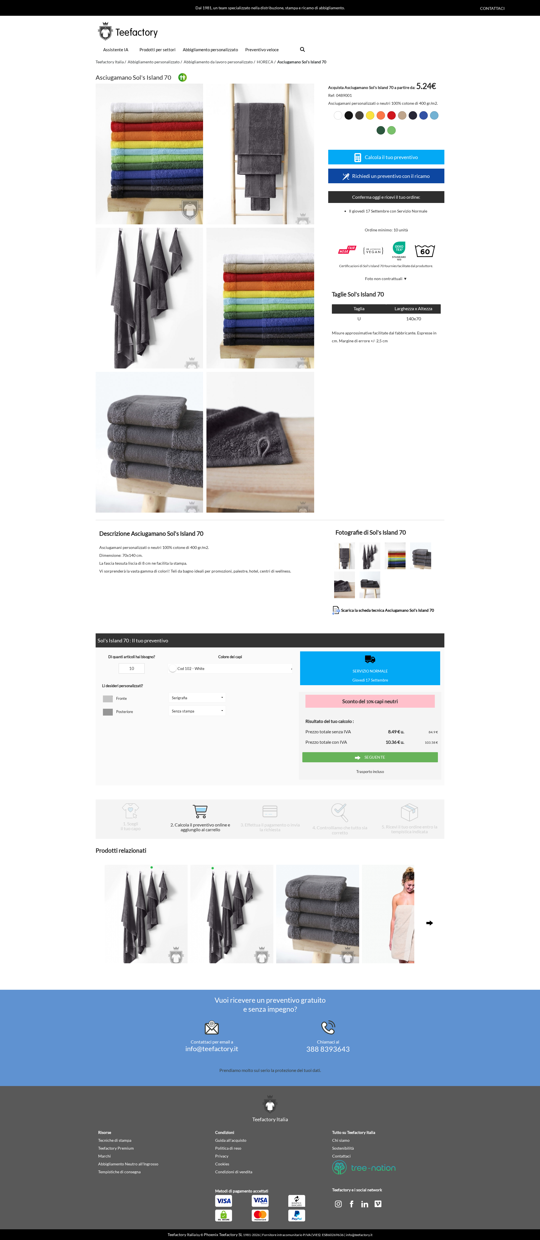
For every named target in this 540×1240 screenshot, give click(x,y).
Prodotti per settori (158, 49)
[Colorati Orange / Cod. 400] (381, 115)
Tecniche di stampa (114, 1140)
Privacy (221, 1156)
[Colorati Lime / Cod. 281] (391, 130)
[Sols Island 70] (149, 154)
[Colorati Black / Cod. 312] (349, 115)
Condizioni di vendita (233, 1171)
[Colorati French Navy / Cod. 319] (413, 115)
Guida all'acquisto (230, 1140)
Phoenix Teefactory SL (223, 1234)
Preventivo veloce (262, 49)
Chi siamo (341, 1140)
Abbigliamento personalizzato (210, 49)
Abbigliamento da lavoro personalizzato (218, 61)
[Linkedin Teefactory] (365, 1203)
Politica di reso (228, 1148)
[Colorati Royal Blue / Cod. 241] (423, 115)
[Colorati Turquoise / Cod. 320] (434, 115)
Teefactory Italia (110, 61)
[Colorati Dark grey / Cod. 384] (359, 115)
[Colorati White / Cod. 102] (338, 115)
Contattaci (492, 8)
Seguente (374, 757)
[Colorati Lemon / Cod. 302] (370, 115)
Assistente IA (115, 49)
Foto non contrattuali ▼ (386, 278)
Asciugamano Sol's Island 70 (301, 61)
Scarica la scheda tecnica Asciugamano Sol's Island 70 (387, 609)
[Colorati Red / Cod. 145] (391, 115)
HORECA (265, 61)
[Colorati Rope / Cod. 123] (402, 115)
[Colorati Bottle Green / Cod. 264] (381, 130)
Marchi (104, 1156)
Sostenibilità (343, 1148)
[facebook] (352, 1203)
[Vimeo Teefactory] (378, 1203)
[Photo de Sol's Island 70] (260, 154)
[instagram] (339, 1203)
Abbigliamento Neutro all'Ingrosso (128, 1163)
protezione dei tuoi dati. (298, 1070)
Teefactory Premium (116, 1148)
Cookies (222, 1163)
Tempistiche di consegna (119, 1171)
